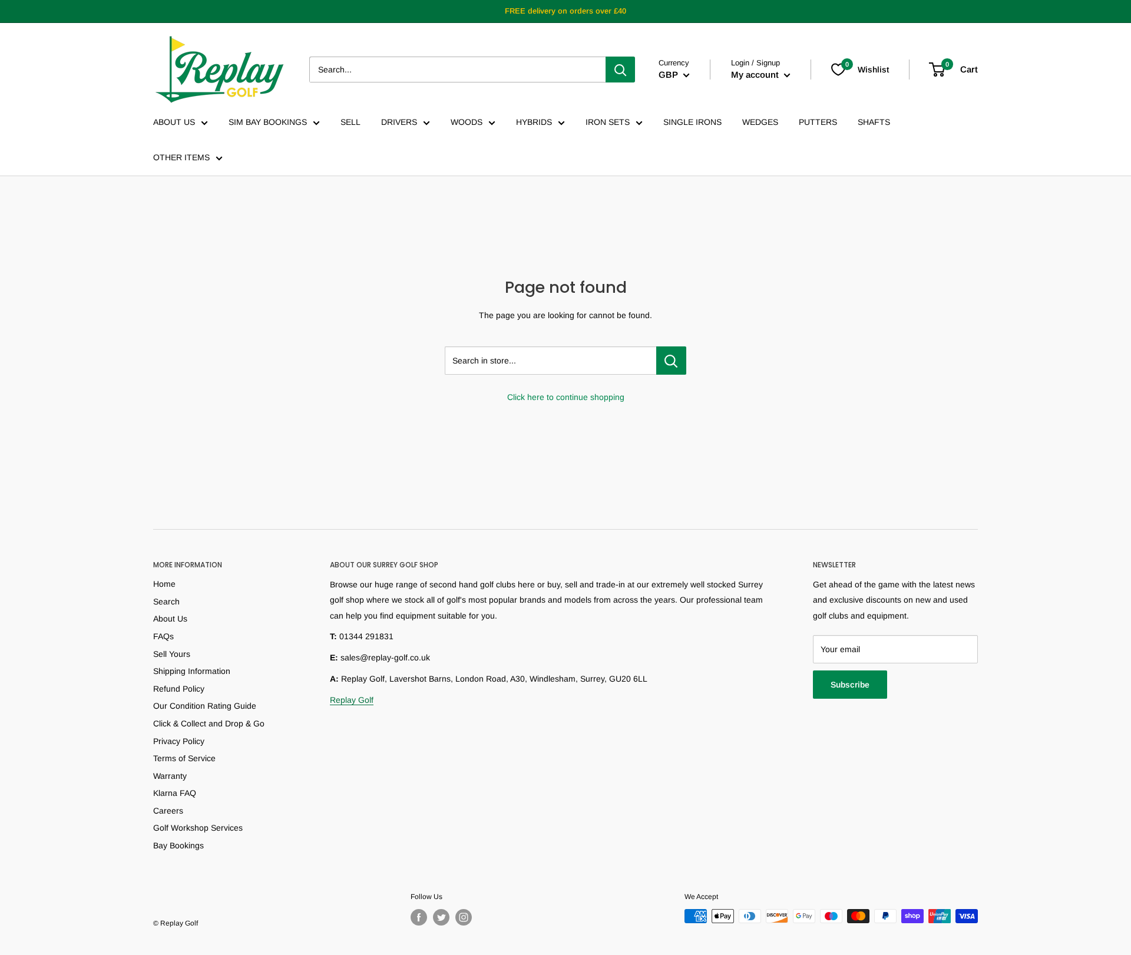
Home (164, 584)
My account (756, 75)
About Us (170, 618)
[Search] (620, 69)
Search (166, 601)
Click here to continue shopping (565, 397)
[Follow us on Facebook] (419, 917)
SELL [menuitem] (350, 122)
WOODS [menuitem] (466, 122)
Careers (168, 810)
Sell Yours (171, 654)
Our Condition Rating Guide (204, 706)
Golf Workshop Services (198, 827)
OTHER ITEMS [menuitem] (181, 157)
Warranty (170, 776)
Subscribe (850, 684)
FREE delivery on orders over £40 (565, 10)
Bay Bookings (178, 845)
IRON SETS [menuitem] (608, 122)
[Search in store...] (671, 360)
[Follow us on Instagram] (463, 917)
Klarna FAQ (174, 793)
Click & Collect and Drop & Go (208, 723)
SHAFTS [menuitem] (874, 122)
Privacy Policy (178, 741)
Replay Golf (351, 700)
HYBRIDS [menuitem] (534, 122)
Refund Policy (178, 688)
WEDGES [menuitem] (760, 122)
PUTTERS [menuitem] (818, 122)
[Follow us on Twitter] (441, 917)
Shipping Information (191, 671)
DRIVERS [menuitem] (399, 122)
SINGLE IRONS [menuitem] (692, 122)
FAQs (163, 636)
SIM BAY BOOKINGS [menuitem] (268, 122)
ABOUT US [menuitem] (174, 122)
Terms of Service (184, 758)
